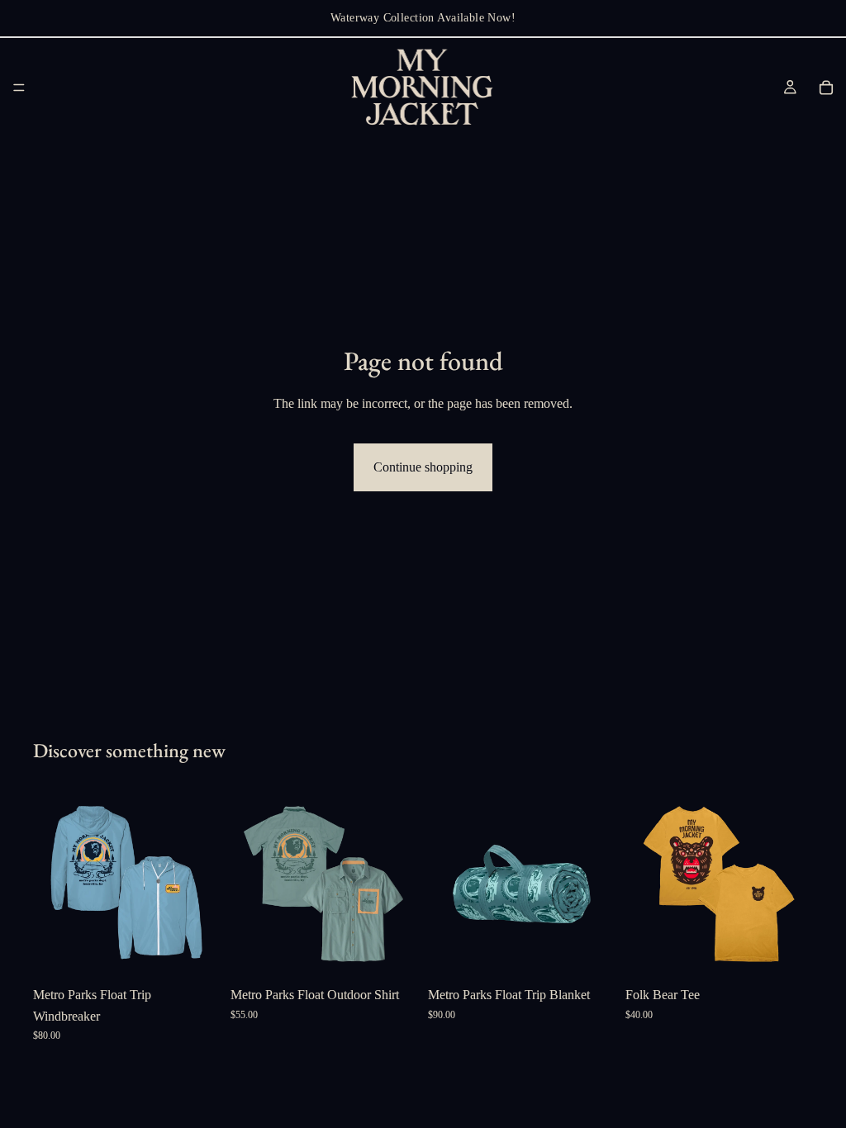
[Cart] (826, 87)
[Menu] (19, 88)
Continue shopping (423, 467)
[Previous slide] (51, 884)
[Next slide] (202, 884)
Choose (209, 952)
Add (604, 952)
